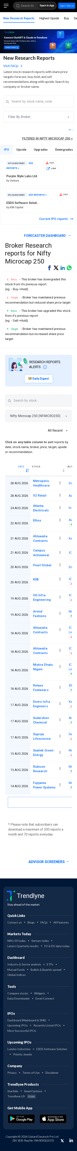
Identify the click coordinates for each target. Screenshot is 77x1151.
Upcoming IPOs (17, 1025)
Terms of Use (31, 1072)
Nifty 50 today (16, 940)
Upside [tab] (21, 149)
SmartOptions (33, 1091)
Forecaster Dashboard (45, 236)
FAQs (44, 922)
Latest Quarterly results (23, 946)
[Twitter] (62, 1141)
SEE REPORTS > (38, 195)
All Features (61, 922)
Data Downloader (18, 998)
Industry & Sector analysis (24, 964)
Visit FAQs (11, 66)
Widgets (39, 993)
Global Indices (16, 975)
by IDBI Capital (14, 207)
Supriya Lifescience (42, 736)
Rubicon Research (40, 769)
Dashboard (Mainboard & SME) (26, 1020)
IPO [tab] (6, 149)
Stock (36, 466)
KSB (36, 579)
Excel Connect (45, 998)
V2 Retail (39, 495)
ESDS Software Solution (51, 1049)
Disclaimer (52, 1072)
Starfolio (12, 1091)
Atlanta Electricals (41, 508)
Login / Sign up (67, 6)
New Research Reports (18, 18)
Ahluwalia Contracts (40, 538)
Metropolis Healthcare (41, 483)
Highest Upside (49, 18)
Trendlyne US (21, 1096)
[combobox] (38, 117)
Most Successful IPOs (21, 1030)
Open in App (47, 5)
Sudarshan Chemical (41, 720)
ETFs (50, 964)
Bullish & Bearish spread (46, 969)
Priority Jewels (22, 1054)
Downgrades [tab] (64, 149)
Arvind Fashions (39, 614)
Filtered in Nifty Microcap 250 (47, 138)
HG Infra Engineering (42, 597)
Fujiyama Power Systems (44, 785)
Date (21, 466)
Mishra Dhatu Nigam (43, 667)
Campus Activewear (41, 553)
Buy (66, 18)
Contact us (14, 922)
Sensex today (40, 940)
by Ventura (12, 180)
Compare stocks (17, 993)
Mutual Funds (16, 969)
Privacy (12, 1072)
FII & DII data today (57, 946)
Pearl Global (42, 565)
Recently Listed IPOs (47, 1025)
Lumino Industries (19, 1049)
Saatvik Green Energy (43, 753)
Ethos (37, 520)
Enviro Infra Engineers (41, 704)
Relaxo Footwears (40, 688)
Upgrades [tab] (41, 149)
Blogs (31, 922)
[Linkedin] (71, 1140)
